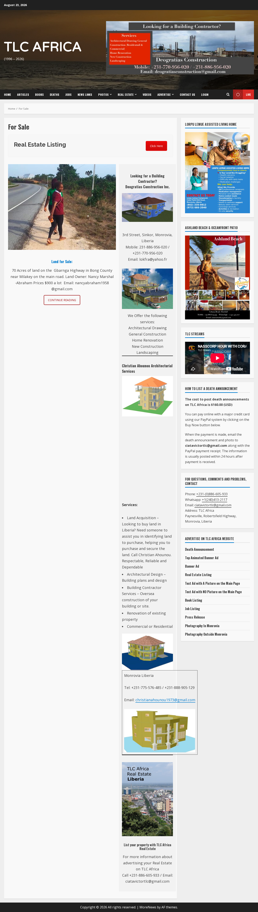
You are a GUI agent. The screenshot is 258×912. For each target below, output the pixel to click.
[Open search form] (228, 96)
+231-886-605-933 (144, 877)
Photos (103, 96)
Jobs (68, 96)
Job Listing (192, 610)
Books (39, 96)
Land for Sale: (62, 263)
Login (204, 96)
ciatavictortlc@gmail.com (147, 883)
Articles (23, 96)
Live (248, 96)
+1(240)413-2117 (214, 501)
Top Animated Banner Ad (201, 559)
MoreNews (147, 909)
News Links (85, 96)
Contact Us (187, 96)
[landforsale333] (62, 209)
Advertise (164, 96)
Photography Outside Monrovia (206, 636)
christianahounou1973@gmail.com (165, 701)
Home (7, 96)
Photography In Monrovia (202, 627)
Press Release (195, 619)
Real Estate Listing (198, 576)
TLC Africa (43, 48)
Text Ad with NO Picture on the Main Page (213, 593)
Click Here (156, 148)
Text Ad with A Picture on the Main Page (212, 585)
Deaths (54, 96)
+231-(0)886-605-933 (212, 496)
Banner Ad (192, 568)
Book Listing (193, 602)
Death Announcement (199, 551)
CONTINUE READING (62, 302)
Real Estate (126, 96)
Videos (147, 96)
